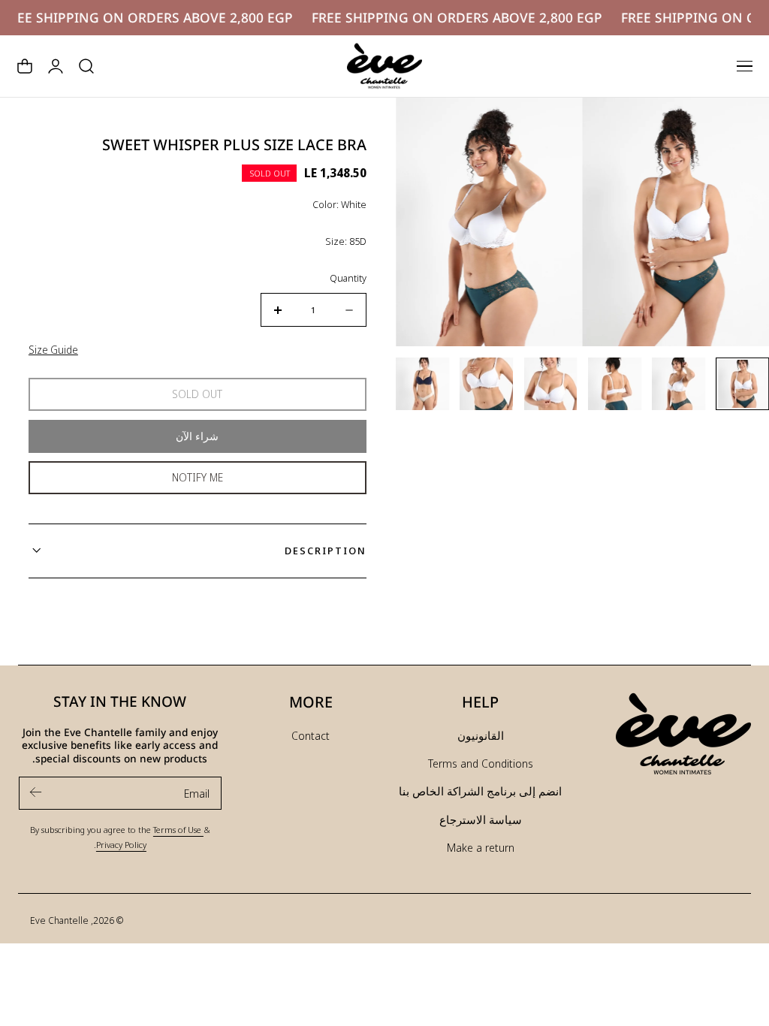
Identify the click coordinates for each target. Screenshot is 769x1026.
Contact (310, 735)
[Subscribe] (36, 792)
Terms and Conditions (480, 763)
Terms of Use (178, 829)
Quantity (348, 278)
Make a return (480, 847)
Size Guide (53, 350)
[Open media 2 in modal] (609, 124)
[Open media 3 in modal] (423, 124)
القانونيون (480, 735)
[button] (744, 66)
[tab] (742, 384)
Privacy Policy (121, 844)
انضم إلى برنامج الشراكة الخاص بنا (480, 790)
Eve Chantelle (59, 920)
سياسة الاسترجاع (480, 819)
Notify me (197, 477)
